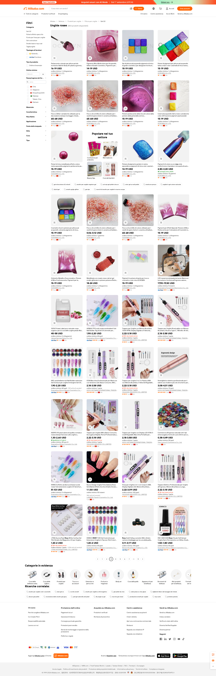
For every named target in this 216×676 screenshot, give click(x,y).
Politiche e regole (67, 636)
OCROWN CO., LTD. (57, 73)
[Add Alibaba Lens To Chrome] (61, 655)
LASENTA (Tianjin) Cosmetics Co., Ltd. (100, 497)
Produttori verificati (100, 612)
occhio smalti (74, 592)
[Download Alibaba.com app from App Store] (163, 655)
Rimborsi (130, 625)
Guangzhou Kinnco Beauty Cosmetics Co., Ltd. (102, 338)
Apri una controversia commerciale (139, 621)
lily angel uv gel (100, 597)
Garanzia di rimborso (68, 617)
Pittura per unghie (91, 21)
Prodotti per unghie (74, 21)
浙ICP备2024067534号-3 (165, 673)
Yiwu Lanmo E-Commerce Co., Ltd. (170, 442)
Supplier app (111, 656)
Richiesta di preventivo (102, 617)
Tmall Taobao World (97, 666)
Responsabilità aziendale (36, 621)
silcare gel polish (34, 597)
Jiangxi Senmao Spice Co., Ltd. (61, 338)
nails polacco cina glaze (138, 592)
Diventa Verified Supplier (168, 625)
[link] (213, 655)
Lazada (108, 666)
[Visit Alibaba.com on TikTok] (183, 639)
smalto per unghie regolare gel (86, 184)
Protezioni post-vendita (69, 625)
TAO (125, 666)
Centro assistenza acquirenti (137, 612)
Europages (140, 666)
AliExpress (76, 666)
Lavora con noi (33, 625)
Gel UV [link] (103, 21)
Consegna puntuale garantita (71, 621)
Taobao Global (117, 666)
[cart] (161, 9)
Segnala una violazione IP (135, 630)
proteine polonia (172, 597)
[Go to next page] (143, 559)
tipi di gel (57, 189)
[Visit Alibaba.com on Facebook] (161, 639)
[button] (131, 8)
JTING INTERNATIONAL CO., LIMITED (64, 549)
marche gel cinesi (117, 597)
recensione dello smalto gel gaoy (56, 597)
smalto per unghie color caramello (40, 592)
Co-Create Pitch (34, 617)
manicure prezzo (151, 184)
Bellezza (61, 21)
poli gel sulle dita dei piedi (81, 597)
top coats (158, 597)
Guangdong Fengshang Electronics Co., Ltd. (173, 288)
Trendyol (132, 666)
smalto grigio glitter (72, 189)
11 (138, 559)
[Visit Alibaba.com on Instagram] (174, 639)
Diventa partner (165, 630)
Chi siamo (31, 608)
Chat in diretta (132, 617)
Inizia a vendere (165, 617)
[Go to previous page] (98, 559)
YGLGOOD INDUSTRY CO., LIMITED (134, 340)
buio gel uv (60, 592)
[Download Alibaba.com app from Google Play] (180, 655)
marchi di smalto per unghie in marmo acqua (110, 189)
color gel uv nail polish (132, 184)
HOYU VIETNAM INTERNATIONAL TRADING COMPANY (173, 338)
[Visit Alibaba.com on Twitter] (170, 639)
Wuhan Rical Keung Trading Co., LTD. (134, 548)
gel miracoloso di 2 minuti (62, 184)
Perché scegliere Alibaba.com (38, 612)
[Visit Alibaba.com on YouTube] (179, 639)
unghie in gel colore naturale (172, 184)
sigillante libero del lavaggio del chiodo (165, 592)
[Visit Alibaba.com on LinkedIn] (165, 639)
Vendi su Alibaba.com (167, 612)
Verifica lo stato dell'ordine (169, 621)
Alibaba (52, 21)
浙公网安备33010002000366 (144, 673)
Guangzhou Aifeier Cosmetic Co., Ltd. (64, 444)
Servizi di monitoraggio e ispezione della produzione (75, 631)
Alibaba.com (150, 656)
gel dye (87, 189)
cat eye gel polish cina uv (111, 184)
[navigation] (36, 290)
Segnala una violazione (134, 634)
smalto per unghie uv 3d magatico (96, 592)
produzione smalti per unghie (139, 597)
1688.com (84, 666)
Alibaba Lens (39, 656)
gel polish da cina (119, 592)
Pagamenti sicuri (67, 612)
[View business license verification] (128, 672)
